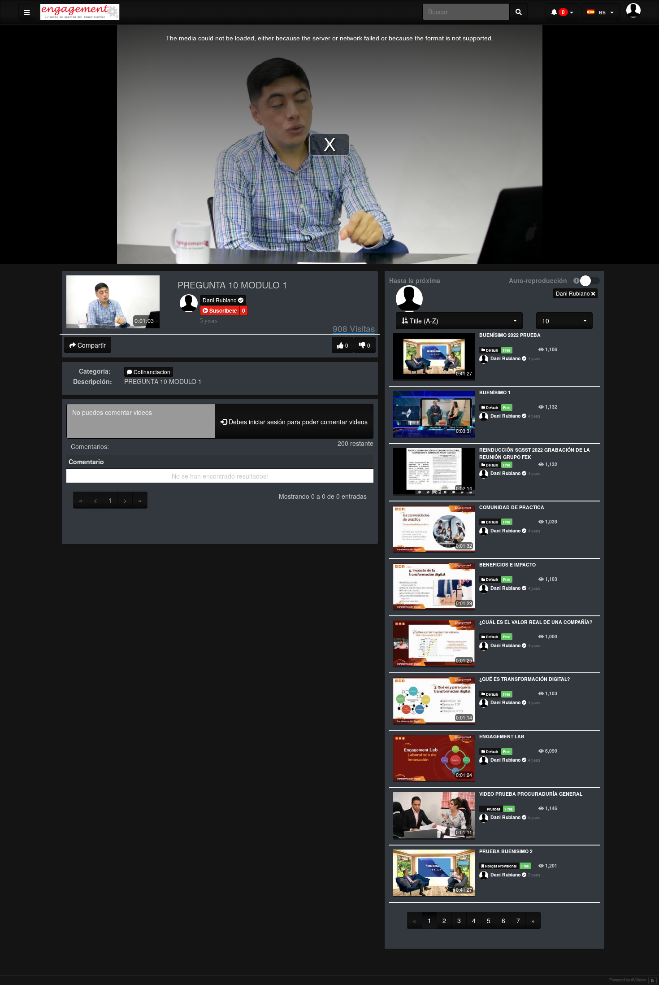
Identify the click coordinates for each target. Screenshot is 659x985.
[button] (220, 310)
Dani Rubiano (220, 300)
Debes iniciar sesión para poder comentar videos (297, 421)
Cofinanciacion (151, 371)
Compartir (91, 344)
